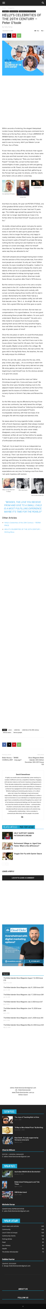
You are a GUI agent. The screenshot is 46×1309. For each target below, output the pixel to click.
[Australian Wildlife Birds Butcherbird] (7, 1174)
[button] (3, 3)
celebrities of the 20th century (30, 730)
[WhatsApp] (19, 35)
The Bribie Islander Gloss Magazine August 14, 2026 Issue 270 (23, 979)
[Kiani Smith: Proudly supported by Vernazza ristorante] (7, 1140)
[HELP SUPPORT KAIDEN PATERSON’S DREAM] (7, 835)
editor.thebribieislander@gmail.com (23, 1088)
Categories (11, 8)
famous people (17, 732)
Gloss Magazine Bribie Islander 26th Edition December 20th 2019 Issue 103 (34, 761)
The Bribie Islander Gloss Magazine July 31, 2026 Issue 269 (23, 987)
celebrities (17, 730)
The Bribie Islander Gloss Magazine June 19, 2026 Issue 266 (22, 1010)
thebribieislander (24, 1090)
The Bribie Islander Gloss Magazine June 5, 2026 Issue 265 (23, 1018)
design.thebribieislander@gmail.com (17, 1266)
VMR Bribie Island (21, 1192)
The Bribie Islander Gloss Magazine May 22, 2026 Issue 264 (23, 1025)
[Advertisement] (23, 101)
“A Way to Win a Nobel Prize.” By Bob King (29, 1127)
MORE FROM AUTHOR (27, 827)
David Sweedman (23, 774)
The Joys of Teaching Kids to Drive (27, 1117)
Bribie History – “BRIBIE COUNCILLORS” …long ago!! (11, 759)
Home (4, 8)
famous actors (7, 732)
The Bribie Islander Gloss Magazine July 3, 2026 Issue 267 (23, 1002)
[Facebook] (4, 35)
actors (10, 730)
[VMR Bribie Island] (7, 1195)
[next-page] (7, 864)
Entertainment (14, 11)
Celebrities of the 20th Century (27, 11)
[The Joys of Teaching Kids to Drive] (7, 1120)
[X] (9, 35)
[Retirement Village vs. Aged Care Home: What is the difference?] (7, 846)
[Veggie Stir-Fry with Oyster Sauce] (7, 856)
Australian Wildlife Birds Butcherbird (27, 1172)
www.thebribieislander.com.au (23, 1092)
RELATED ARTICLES (10, 827)
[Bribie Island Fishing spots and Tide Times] (4, 1184)
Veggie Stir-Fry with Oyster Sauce (28, 854)
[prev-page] (3, 864)
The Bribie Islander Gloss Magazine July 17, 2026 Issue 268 (23, 994)
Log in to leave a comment (23, 878)
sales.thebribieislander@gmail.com (16, 1211)
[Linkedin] (23, 817)
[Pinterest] (14, 35)
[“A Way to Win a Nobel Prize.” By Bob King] (7, 1130)
